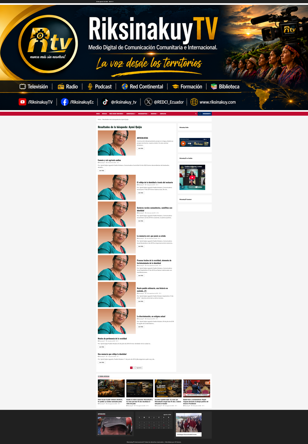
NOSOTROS (153, 114)
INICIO (98, 114)
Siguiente (139, 367)
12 (149, 425)
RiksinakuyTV (207, 114)
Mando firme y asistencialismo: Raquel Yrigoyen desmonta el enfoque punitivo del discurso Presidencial (195, 401)
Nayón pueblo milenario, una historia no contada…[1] (117, 294)
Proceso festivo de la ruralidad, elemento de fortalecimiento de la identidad (117, 267)
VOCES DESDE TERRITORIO (116, 114)
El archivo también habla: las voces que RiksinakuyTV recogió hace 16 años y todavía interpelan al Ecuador (168, 401)
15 (164, 425)
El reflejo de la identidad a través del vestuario (117, 187)
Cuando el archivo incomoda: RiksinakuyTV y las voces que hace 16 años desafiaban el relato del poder (139, 401)
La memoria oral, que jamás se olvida (117, 241)
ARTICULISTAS (117, 143)
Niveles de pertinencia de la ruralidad (112, 338)
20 (154, 428)
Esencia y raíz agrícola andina (109, 160)
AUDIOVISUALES (130, 114)
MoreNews (168, 442)
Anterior (100, 425)
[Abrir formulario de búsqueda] (196, 113)
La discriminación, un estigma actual (117, 321)
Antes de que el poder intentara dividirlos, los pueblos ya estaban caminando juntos (110, 400)
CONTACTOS (163, 114)
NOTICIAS (104, 114)
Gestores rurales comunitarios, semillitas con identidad (117, 214)
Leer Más (141, 148)
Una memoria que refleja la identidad (112, 354)
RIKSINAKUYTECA (142, 114)
